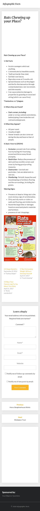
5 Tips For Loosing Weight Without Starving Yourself (26, 271)
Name (20, 343)
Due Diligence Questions (11, 496)
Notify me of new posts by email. (20, 381)
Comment (20, 324)
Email (20, 353)
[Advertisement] (20, 40)
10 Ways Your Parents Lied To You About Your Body (11, 284)
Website (20, 363)
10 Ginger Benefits (10, 269)
